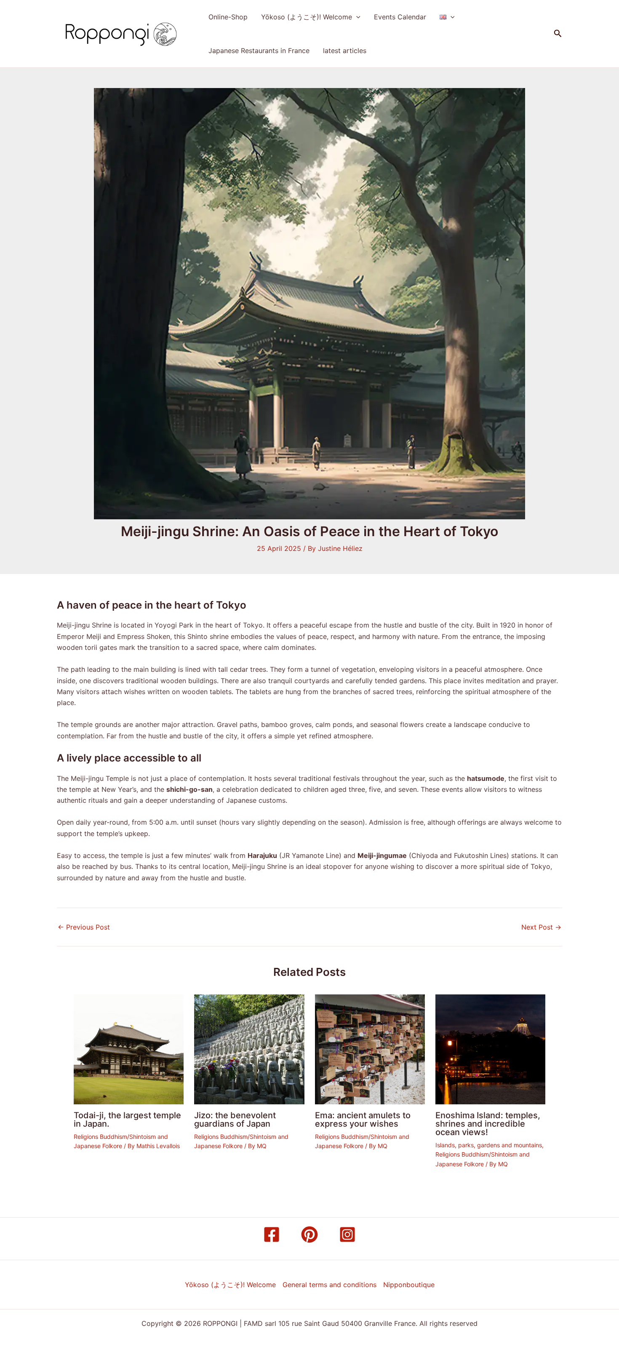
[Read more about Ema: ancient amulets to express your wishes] (370, 1049)
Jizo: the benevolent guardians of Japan (235, 1119)
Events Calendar (400, 17)
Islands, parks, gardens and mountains (488, 1145)
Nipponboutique (409, 1284)
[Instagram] (347, 1234)
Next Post (541, 927)
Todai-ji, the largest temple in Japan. (127, 1119)
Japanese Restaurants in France (259, 50)
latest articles (344, 50)
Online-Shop (228, 17)
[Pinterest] (309, 1234)
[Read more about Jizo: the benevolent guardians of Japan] (249, 1049)
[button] (356, 17)
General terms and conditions (329, 1284)
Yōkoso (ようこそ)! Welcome (306, 17)
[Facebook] (271, 1234)
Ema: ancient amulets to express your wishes (363, 1119)
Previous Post (84, 927)
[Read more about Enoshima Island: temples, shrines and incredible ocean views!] (490, 1049)
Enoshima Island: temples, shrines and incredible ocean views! (487, 1123)
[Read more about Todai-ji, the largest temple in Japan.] (129, 1049)
